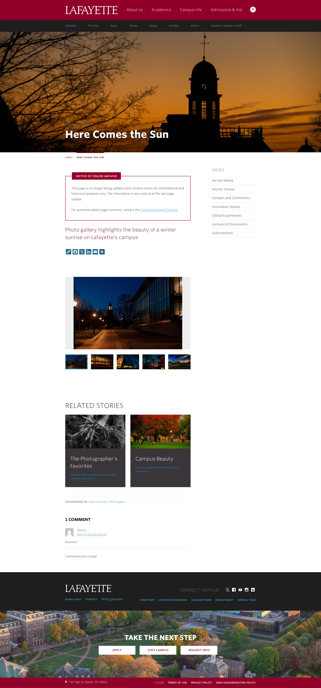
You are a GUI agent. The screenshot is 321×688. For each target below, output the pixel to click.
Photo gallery (117, 501)
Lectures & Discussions (230, 224)
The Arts (93, 25)
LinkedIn (253, 590)
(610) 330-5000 (112, 599)
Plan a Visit (73, 599)
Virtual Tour (246, 599)
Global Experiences (226, 215)
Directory (147, 599)
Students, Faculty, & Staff (226, 25)
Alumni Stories (223, 189)
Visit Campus (158, 650)
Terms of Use (177, 682)
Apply (117, 650)
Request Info (199, 650)
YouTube (240, 590)
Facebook (234, 590)
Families (174, 25)
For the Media (222, 180)
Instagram (246, 590)
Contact (91, 599)
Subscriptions (222, 233)
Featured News (98, 501)
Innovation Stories (226, 207)
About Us (134, 10)
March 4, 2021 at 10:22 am (92, 534)
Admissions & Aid (226, 10)
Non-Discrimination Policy (236, 682)
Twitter (227, 590)
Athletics (70, 25)
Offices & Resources (173, 599)
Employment (224, 599)
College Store (201, 599)
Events (133, 25)
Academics (161, 10)
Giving (153, 25)
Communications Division (159, 210)
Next (184, 361)
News (113, 25)
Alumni (195, 25)
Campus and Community (231, 198)
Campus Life (191, 10)
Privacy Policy (201, 682)
